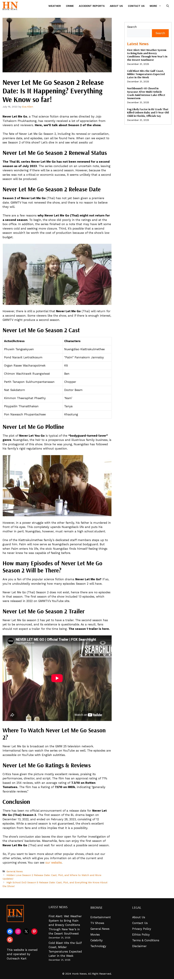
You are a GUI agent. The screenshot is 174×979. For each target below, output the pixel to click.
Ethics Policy (141, 934)
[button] (167, 6)
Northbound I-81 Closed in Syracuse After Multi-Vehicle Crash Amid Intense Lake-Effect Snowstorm (146, 93)
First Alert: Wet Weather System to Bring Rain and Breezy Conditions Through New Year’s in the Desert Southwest (147, 54)
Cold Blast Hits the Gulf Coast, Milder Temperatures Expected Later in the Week (146, 74)
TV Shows (97, 923)
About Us (116, 5)
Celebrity (96, 940)
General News (14, 871)
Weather (54, 5)
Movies (95, 934)
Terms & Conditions (145, 940)
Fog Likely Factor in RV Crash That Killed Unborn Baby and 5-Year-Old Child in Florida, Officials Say (148, 112)
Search (132, 27)
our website (53, 862)
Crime (70, 5)
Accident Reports (92, 5)
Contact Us (136, 5)
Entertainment (100, 917)
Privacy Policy (141, 928)
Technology (98, 946)
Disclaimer (139, 946)
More (153, 5)
